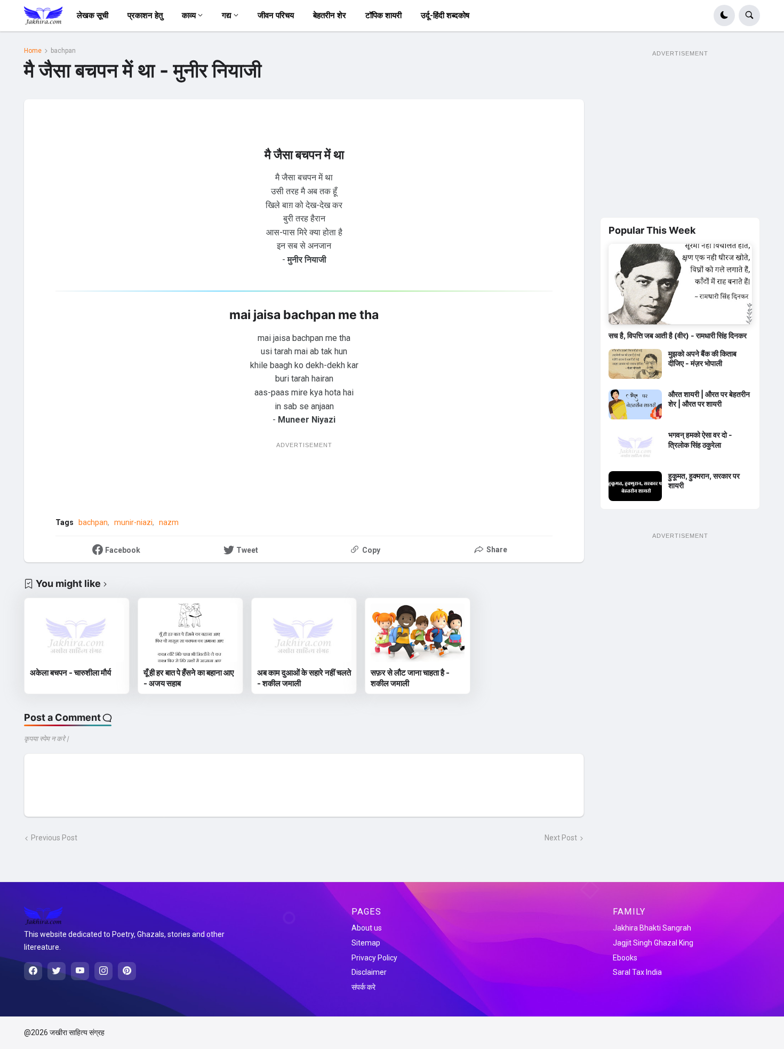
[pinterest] (127, 971)
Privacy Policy (374, 957)
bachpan (63, 50)
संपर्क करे (363, 987)
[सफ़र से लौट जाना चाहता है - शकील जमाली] (418, 632)
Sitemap (365, 943)
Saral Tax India (637, 972)
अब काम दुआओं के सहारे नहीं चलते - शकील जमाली (304, 677)
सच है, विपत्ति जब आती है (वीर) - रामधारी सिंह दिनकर (678, 335)
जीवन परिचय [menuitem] (276, 15)
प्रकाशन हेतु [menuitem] (145, 15)
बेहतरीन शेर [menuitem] (329, 15)
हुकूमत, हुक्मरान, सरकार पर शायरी (704, 480)
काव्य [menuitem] (189, 15)
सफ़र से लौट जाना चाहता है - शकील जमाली (410, 677)
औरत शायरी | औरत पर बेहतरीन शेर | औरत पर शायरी (709, 399)
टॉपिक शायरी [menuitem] (383, 15)
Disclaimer (369, 972)
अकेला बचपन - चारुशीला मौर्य (70, 672)
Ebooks (625, 957)
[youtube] (80, 971)
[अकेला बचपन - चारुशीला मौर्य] (77, 632)
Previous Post (54, 837)
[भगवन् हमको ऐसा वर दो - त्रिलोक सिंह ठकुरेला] (635, 445)
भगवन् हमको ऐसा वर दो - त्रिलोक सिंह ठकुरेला (700, 439)
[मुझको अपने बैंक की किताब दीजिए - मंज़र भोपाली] (635, 364)
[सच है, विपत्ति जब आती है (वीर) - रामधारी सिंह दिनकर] (680, 284)
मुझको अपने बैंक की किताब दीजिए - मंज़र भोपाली (702, 358)
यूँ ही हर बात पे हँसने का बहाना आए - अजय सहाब (188, 677)
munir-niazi (133, 522)
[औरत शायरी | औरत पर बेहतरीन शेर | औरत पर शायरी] (635, 404)
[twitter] (56, 971)
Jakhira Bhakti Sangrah (652, 928)
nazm (169, 522)
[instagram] (103, 971)
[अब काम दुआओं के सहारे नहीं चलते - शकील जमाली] (304, 632)
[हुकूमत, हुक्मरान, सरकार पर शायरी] (635, 486)
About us (366, 928)
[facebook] (33, 971)
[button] (724, 15)
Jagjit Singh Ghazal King (653, 943)
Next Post (561, 837)
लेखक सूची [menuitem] (92, 15)
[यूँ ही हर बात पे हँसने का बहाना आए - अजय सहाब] (190, 632)
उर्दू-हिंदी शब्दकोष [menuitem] (445, 15)
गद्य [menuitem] (226, 15)
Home (33, 50)
